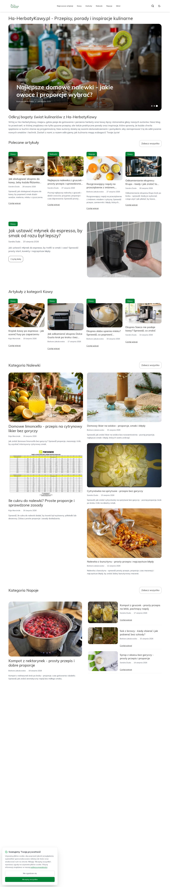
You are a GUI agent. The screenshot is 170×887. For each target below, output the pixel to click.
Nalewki (99, 6)
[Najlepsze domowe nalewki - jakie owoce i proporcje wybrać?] (84, 67)
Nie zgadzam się (30, 873)
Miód (118, 6)
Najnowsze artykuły (65, 6)
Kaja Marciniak (14, 338)
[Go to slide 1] (152, 106)
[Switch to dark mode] (159, 6)
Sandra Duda (14, 186)
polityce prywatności (39, 867)
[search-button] (152, 6)
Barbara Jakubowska (25, 101)
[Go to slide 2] (154, 106)
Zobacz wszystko (150, 143)
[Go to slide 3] (157, 106)
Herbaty (88, 6)
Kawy (79, 6)
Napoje (109, 6)
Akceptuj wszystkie (30, 879)
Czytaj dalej (16, 259)
